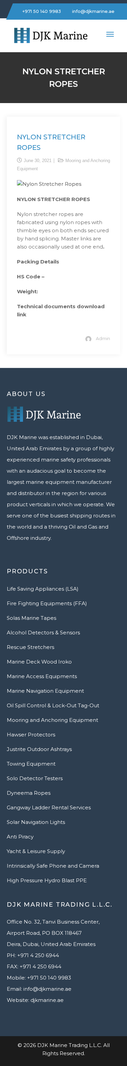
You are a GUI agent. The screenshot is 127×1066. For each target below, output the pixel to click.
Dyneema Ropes (28, 793)
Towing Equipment (31, 764)
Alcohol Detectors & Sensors (43, 632)
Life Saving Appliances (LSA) (43, 589)
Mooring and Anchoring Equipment (52, 720)
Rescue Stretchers (30, 647)
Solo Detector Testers (35, 778)
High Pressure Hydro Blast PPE (47, 880)
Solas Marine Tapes (31, 618)
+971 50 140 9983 (41, 11)
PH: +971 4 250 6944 (33, 955)
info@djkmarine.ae (92, 11)
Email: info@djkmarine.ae (39, 989)
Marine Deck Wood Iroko (39, 661)
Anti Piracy (20, 836)
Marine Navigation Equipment (45, 691)
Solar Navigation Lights (36, 822)
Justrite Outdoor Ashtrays (39, 749)
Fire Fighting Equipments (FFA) (47, 603)
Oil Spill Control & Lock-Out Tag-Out (53, 705)
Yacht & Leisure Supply (36, 851)
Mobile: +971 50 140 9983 (39, 977)
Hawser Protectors (31, 734)
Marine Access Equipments (42, 676)
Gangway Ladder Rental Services (49, 807)
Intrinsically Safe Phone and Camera (53, 866)
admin (103, 338)
